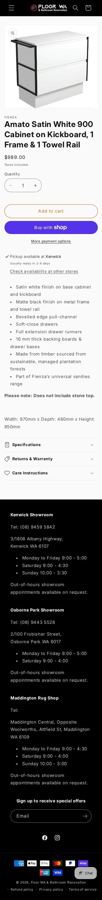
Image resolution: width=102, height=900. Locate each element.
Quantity (12, 174)
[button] (11, 8)
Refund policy (22, 889)
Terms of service (83, 889)
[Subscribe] (85, 816)
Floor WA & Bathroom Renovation (58, 882)
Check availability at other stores (44, 271)
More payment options (51, 241)
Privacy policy (51, 889)
